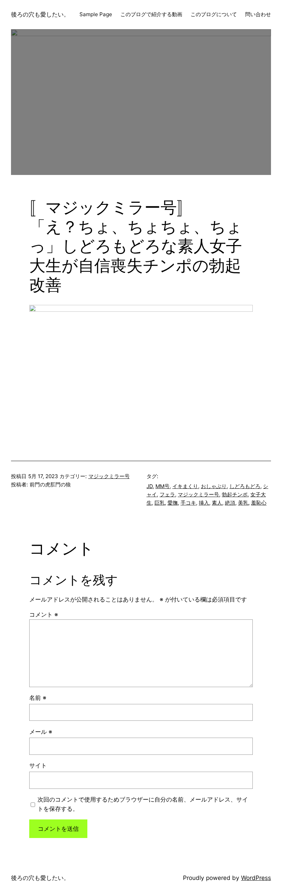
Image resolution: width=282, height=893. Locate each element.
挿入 (204, 502)
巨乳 (159, 502)
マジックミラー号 (109, 476)
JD (150, 486)
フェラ (167, 494)
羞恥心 (259, 502)
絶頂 (230, 502)
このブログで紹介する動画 (151, 14)
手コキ (188, 502)
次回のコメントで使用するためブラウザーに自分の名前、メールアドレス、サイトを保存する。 (142, 804)
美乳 (243, 502)
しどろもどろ (244, 486)
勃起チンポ (235, 494)
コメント (43, 614)
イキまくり (185, 486)
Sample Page (95, 14)
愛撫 (172, 502)
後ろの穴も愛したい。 (40, 14)
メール (40, 731)
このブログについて (214, 14)
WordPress (256, 877)
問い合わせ (258, 14)
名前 (37, 697)
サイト (38, 765)
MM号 (162, 486)
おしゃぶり (214, 486)
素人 (217, 502)
